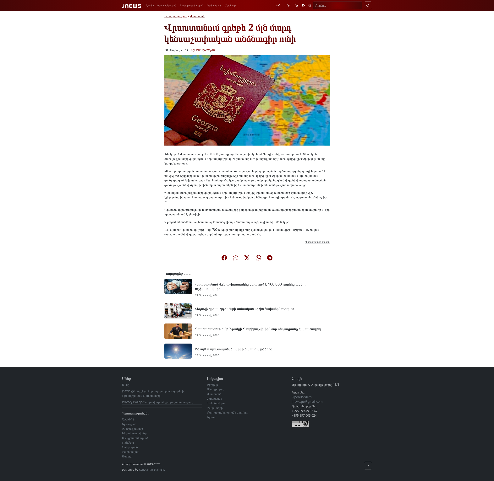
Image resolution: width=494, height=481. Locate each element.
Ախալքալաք (215, 389)
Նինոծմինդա (216, 403)
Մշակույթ (230, 5)
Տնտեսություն (214, 5)
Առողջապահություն (135, 438)
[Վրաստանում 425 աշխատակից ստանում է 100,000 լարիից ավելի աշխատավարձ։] (178, 286)
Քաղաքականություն (191, 5)
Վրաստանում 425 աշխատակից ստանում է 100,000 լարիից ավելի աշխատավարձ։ (250, 286)
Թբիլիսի (212, 384)
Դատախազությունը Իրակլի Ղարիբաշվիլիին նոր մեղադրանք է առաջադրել (258, 328)
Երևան (211, 417)
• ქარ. (277, 5)
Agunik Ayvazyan (202, 50)
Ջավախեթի (215, 408)
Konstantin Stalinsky (152, 469)
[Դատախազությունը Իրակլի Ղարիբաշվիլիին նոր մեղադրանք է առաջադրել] (178, 331)
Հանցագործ (130, 447)
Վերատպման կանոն (317, 241)
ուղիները (128, 442)
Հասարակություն (166, 5)
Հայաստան (214, 398)
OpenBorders (302, 397)
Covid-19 (128, 419)
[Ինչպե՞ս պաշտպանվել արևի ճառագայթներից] (178, 351)
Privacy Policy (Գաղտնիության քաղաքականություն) (157, 402)
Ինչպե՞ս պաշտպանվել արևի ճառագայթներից (233, 348)
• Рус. (288, 5)
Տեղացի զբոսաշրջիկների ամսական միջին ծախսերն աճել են (244, 308)
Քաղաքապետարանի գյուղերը (227, 412)
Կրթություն (129, 424)
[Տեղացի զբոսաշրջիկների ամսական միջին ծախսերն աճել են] (178, 310)
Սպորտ (127, 456)
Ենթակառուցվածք (134, 433)
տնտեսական (130, 452)
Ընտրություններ (132, 428)
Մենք (125, 384)
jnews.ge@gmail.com (307, 401)
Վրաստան (197, 16)
